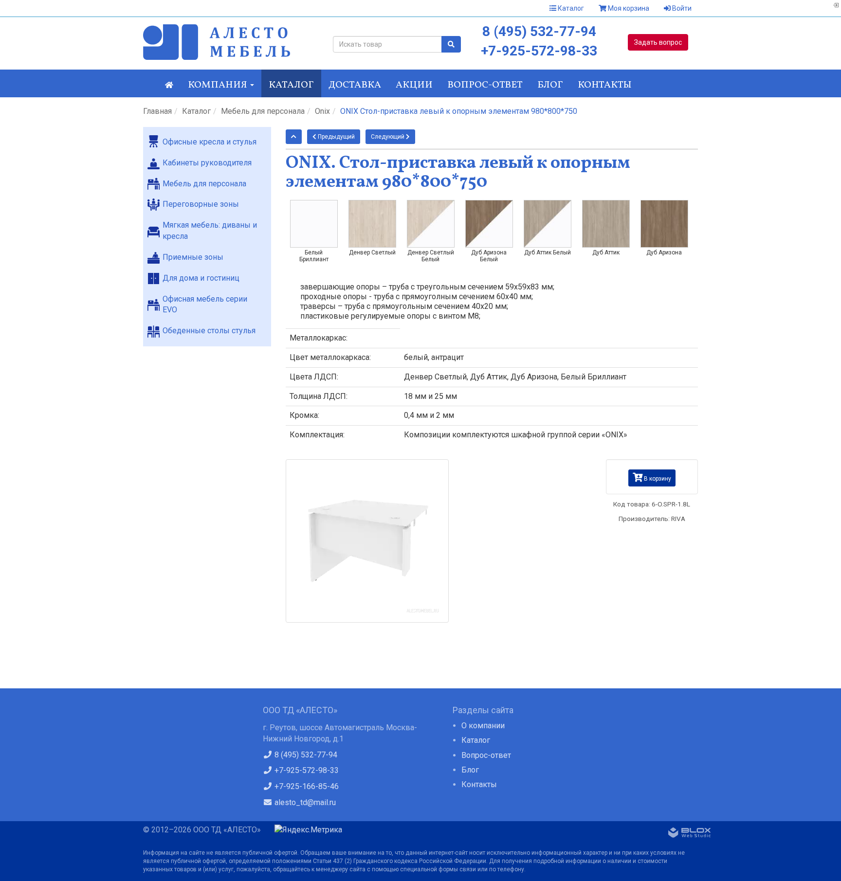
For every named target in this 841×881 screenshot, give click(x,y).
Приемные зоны (193, 257)
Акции (414, 85)
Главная (157, 111)
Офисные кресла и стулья (209, 141)
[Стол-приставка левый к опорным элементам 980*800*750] (367, 541)
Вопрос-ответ (485, 85)
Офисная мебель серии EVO (205, 304)
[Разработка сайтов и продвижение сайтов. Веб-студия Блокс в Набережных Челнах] (689, 834)
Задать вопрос (658, 42)
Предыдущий (335, 136)
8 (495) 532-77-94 (539, 31)
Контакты (605, 85)
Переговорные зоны (201, 204)
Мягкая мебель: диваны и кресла (210, 230)
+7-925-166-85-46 (306, 786)
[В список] (294, 136)
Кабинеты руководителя (207, 162)
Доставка (355, 85)
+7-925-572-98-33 (539, 51)
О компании (483, 725)
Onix (322, 111)
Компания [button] (218, 85)
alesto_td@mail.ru (304, 802)
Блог (550, 85)
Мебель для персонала (263, 111)
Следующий (388, 136)
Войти (681, 8)
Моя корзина (627, 8)
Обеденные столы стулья (209, 330)
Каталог (570, 8)
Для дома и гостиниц (201, 278)
